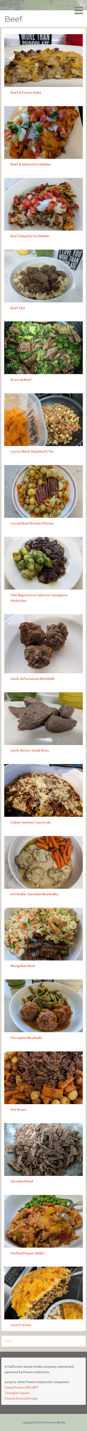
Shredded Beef (22, 1181)
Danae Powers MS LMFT (22, 1387)
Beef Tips (18, 308)
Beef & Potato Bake (26, 93)
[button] (80, 8)
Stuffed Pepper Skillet (28, 1253)
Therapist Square (17, 1393)
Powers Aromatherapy (21, 1398)
